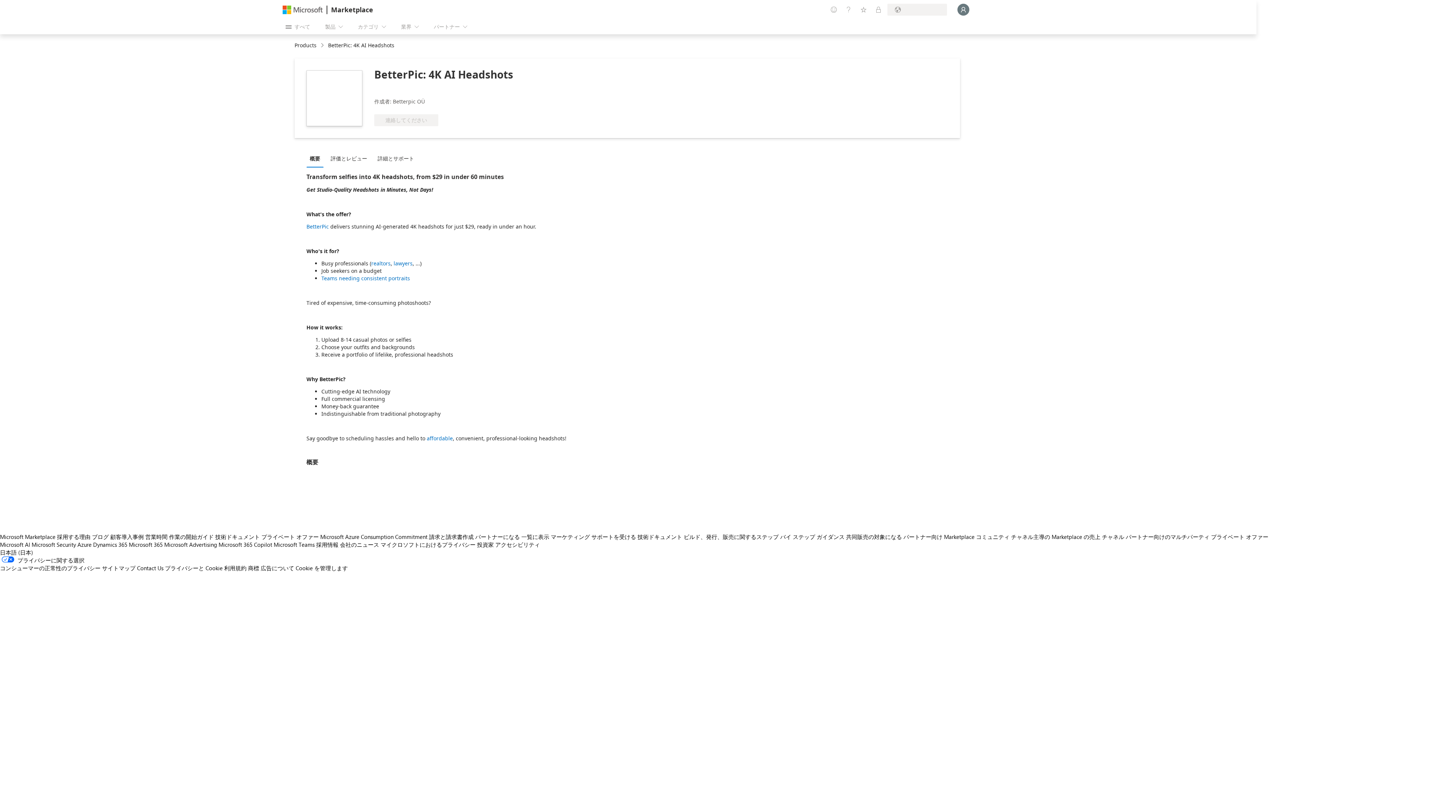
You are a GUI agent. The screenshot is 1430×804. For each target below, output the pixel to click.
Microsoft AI (15, 544)
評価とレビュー (349, 158)
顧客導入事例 (127, 536)
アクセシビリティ (517, 544)
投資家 (485, 544)
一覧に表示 (535, 536)
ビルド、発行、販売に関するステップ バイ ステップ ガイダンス (764, 536)
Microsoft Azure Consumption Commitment (374, 536)
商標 (253, 568)
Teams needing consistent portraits (365, 278)
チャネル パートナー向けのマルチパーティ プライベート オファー (1185, 536)
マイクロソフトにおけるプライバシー (428, 544)
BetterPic (317, 226)
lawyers (403, 263)
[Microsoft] (303, 10)
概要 (315, 158)
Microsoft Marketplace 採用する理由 (45, 536)
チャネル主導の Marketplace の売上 (1055, 536)
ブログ (100, 536)
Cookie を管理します (322, 568)
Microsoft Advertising (190, 544)
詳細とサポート (396, 158)
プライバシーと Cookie (194, 568)
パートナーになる (497, 536)
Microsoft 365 (146, 544)
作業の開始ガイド (191, 536)
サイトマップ (119, 568)
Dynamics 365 (110, 544)
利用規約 (235, 568)
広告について (277, 568)
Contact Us (150, 568)
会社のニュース (359, 544)
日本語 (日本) (16, 552)
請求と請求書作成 (451, 536)
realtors (381, 263)
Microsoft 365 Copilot (245, 544)
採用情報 (327, 544)
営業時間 (156, 536)
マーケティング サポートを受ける (593, 536)
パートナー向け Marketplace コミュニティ (956, 536)
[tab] (316, 158)
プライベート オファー (290, 536)
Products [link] (306, 45)
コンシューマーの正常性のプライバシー (50, 568)
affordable (440, 438)
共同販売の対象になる (874, 536)
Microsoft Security (54, 544)
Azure (84, 544)
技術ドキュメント (237, 536)
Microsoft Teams (294, 544)
